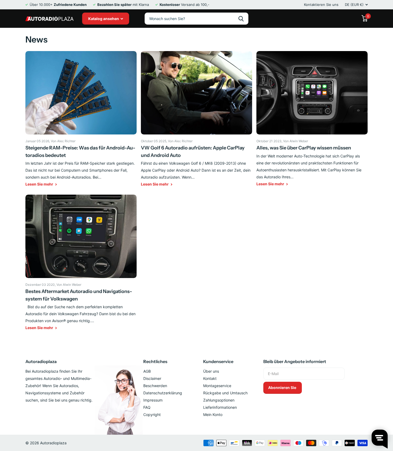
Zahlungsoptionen (218, 400)
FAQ (147, 407)
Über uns (211, 371)
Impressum (153, 400)
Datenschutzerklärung (162, 393)
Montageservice (217, 385)
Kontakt (210, 378)
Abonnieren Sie (282, 387)
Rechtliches (155, 361)
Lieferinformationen (220, 407)
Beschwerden (155, 385)
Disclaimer (152, 378)
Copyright (152, 414)
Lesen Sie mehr (39, 184)
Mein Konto (212, 414)
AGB (147, 371)
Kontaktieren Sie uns (321, 4)
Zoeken (241, 19)
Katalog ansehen (104, 18)
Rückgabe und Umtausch (225, 393)
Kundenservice (218, 361)
